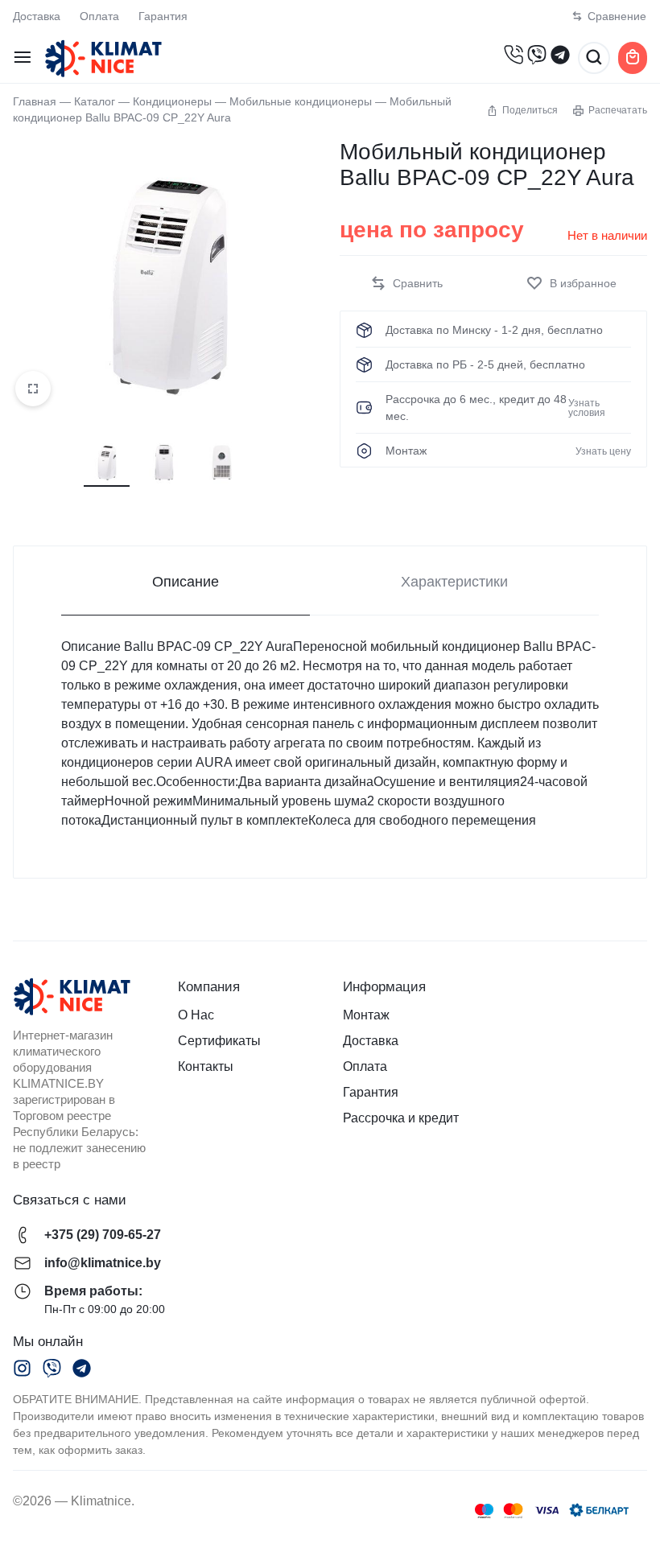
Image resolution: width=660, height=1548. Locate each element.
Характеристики (454, 582)
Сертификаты (219, 1041)
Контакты (205, 1066)
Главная (34, 102)
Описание (185, 582)
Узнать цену (603, 451)
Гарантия (163, 16)
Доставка (36, 16)
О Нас (196, 1015)
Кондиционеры (172, 102)
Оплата (99, 16)
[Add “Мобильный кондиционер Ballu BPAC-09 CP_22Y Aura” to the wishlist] (571, 283)
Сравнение (617, 16)
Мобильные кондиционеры (300, 102)
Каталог (94, 102)
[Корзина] (632, 58)
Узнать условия (586, 408)
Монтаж (366, 1015)
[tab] (185, 581)
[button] (406, 283)
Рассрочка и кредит (401, 1118)
